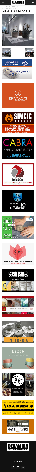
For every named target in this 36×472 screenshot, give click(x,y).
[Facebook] (13, 467)
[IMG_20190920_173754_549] (18, 46)
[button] (3, 2)
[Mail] (23, 467)
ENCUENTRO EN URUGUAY (13, 7)
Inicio (3, 7)
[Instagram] (18, 467)
